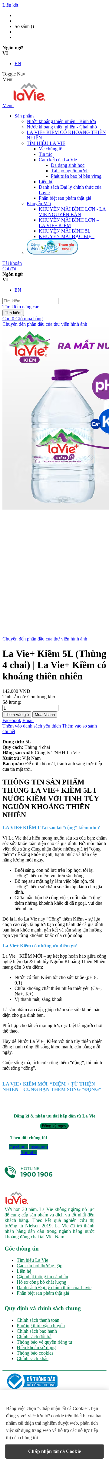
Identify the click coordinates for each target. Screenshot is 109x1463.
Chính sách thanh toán (38, 1320)
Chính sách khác (32, 1358)
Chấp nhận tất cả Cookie (54, 1451)
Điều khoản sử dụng (36, 1347)
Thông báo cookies (35, 1353)
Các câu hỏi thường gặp (39, 1265)
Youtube (29, 1152)
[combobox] (30, 301)
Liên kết (10, 5)
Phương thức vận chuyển (41, 1325)
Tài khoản (12, 263)
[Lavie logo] (28, 100)
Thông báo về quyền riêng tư (44, 1342)
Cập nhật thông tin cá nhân (42, 1276)
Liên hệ (24, 1271)
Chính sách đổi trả (34, 1336)
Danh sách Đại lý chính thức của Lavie (54, 1287)
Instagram (38, 1146)
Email (28, 720)
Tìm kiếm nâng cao (20, 306)
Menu (8, 105)
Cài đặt (9, 268)
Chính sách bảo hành (37, 1331)
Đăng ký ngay (54, 1126)
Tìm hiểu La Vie (32, 1260)
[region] (54, 1426)
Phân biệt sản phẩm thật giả (43, 1293)
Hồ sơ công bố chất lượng (41, 1282)
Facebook (11, 720)
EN (18, 63)
